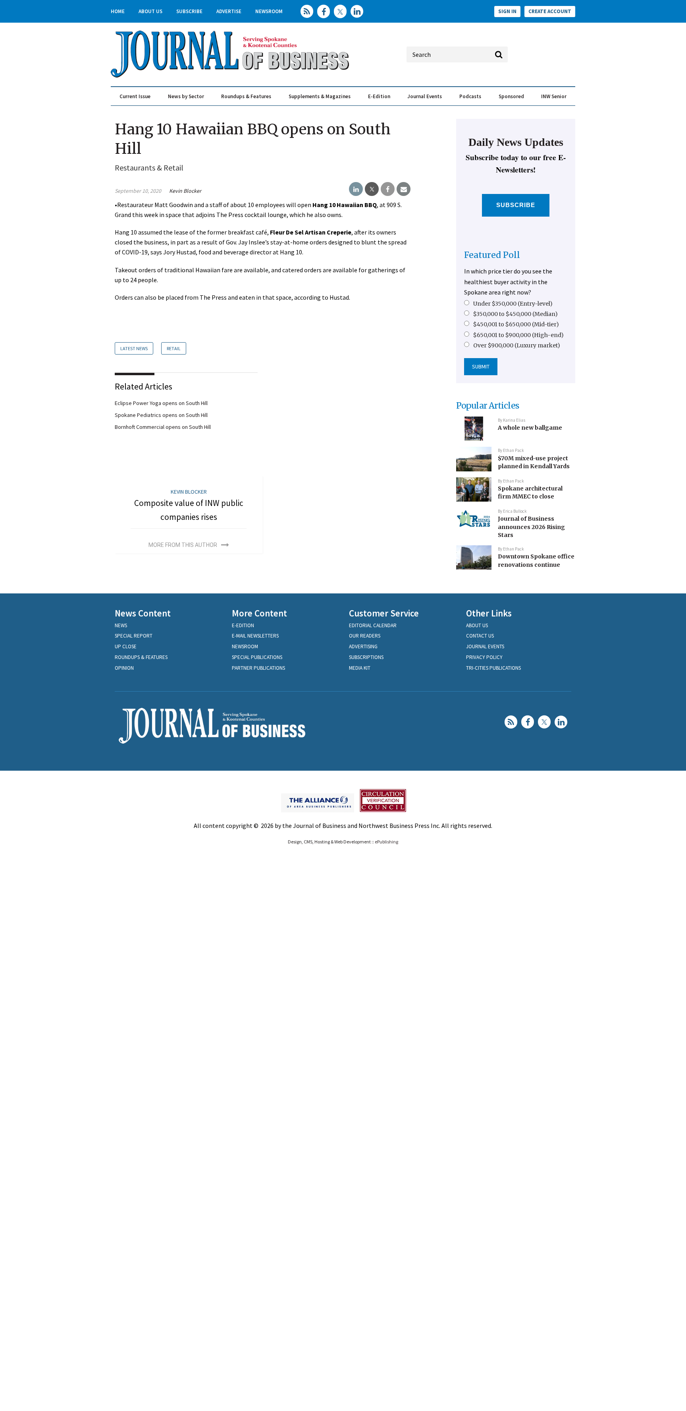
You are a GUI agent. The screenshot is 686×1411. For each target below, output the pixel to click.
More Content (259, 613)
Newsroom (269, 11)
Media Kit (359, 668)
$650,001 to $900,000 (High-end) (518, 335)
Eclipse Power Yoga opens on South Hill (161, 403)
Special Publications (257, 657)
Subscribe (189, 11)
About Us (150, 11)
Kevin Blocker (185, 190)
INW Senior (554, 96)
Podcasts (470, 96)
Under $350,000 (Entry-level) (513, 303)
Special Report (133, 635)
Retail (174, 348)
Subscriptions (366, 657)
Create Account (549, 11)
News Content (143, 613)
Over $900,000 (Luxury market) (516, 345)
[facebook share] (388, 189)
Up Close (126, 646)
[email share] (403, 189)
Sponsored (511, 96)
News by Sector (186, 96)
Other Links (489, 613)
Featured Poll (492, 255)
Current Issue (134, 96)
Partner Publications (258, 668)
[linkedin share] (356, 189)
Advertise (228, 11)
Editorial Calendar (373, 625)
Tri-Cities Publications (493, 668)
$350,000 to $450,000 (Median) (515, 314)
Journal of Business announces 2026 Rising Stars (531, 527)
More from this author (182, 545)
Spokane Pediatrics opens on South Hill (161, 415)
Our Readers (364, 635)
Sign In (507, 11)
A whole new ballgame (530, 427)
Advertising (363, 646)
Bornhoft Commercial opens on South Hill (163, 426)
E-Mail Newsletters (255, 635)
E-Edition (379, 96)
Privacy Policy (484, 657)
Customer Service (384, 613)
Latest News (134, 348)
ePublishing (386, 842)
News (121, 625)
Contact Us (480, 635)
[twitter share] (372, 189)
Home (118, 11)
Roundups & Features (246, 96)
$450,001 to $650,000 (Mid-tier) (516, 324)
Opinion (124, 668)
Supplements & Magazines (320, 96)
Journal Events (424, 96)
